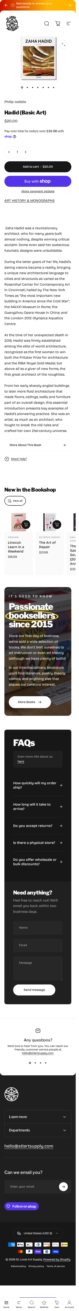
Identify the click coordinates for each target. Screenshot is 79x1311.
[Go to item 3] (32, 87)
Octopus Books (49, 537)
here (21, 761)
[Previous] (6, 5)
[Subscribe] (63, 1186)
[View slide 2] (35, 1062)
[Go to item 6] (48, 87)
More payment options (38, 191)
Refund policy (18, 1266)
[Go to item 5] (43, 87)
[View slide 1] (30, 1062)
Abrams (13, 537)
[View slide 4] (45, 1062)
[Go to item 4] (38, 87)
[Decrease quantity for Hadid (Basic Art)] (9, 152)
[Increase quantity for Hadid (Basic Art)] (25, 152)
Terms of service (56, 1266)
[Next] (69, 5)
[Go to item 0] (22, 87)
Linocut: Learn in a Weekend (16, 546)
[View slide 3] (40, 1062)
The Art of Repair (47, 544)
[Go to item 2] (27, 87)
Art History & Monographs (29, 200)
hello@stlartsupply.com (38, 1053)
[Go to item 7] (53, 87)
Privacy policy (36, 1266)
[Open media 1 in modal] (63, 44)
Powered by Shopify (56, 1259)
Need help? (19, 459)
